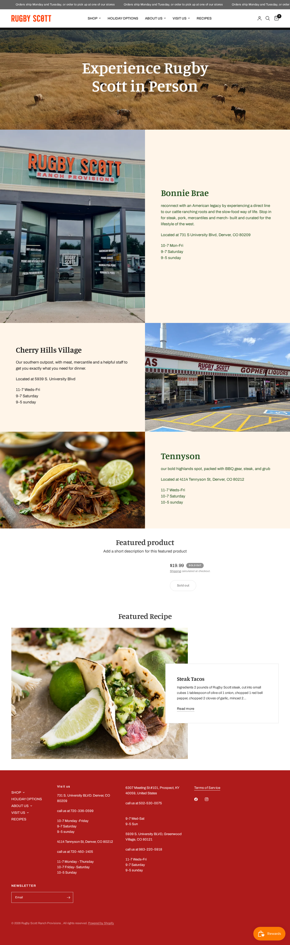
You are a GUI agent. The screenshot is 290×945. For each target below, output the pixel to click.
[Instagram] (210, 799)
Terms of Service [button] (207, 788)
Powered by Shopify (101, 923)
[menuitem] (94, 18)
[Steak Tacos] (99, 693)
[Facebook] (199, 799)
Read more (185, 708)
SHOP (92, 18)
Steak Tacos (191, 678)
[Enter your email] (68, 897)
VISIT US (179, 18)
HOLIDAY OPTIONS (123, 18)
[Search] (267, 18)
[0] (275, 18)
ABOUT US (153, 18)
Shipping (175, 571)
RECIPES (204, 18)
